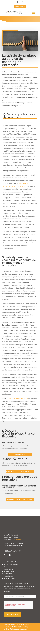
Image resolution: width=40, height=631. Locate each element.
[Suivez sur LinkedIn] (22, 2)
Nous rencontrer (9, 578)
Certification (8, 574)
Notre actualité (9, 571)
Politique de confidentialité (18, 629)
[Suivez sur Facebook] (18, 2)
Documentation (9, 569)
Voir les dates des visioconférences (20, 472)
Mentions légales (17, 627)
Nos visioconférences (11, 564)
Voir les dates (20, 454)
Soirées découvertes (10, 567)
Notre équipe (8, 576)
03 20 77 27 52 (20, 6)
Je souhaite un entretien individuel (20, 499)
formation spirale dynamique (17, 398)
